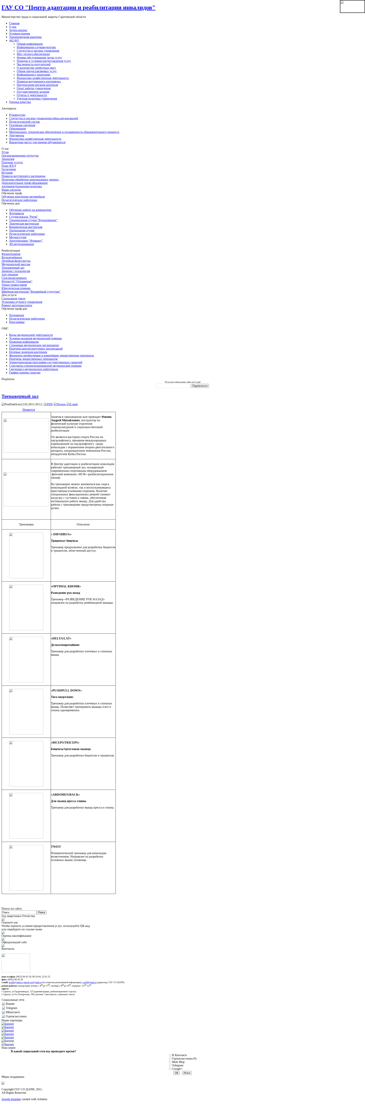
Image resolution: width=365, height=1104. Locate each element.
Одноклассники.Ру (184, 1058)
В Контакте (179, 1055)
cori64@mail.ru (90, 982)
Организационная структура (20, 155)
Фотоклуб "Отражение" (17, 281)
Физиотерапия (11, 254)
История (7, 172)
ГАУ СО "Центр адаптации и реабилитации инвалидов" (79, 7)
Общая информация (30, 43)
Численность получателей (34, 64)
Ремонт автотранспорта (17, 305)
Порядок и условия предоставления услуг (44, 61)
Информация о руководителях (36, 47)
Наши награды (11, 189)
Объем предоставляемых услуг (37, 71)
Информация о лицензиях (33, 74)
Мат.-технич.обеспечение (33, 54)
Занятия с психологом (16, 271)
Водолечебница (12, 257)
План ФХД (9, 165)
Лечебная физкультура (16, 260)
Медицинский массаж (16, 264)
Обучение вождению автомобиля (23, 196)
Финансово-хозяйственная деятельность (43, 78)
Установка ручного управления (22, 301)
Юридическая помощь (16, 288)
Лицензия (8, 159)
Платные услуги (12, 162)
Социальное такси (13, 298)
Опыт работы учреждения (34, 88)
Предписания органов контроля (37, 84)
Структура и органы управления (38, 50)
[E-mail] (72, 404)
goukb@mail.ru (16, 982)
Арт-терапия (10, 274)
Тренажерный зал (13, 267)
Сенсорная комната (14, 278)
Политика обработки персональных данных (30, 179)
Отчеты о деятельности (32, 95)
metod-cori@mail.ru (32, 982)
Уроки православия (14, 284)
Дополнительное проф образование (25, 183)
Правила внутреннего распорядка (39, 81)
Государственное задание (33, 91)
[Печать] (60, 404)
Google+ (177, 1068)
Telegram (177, 1065)
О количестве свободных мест (36, 67)
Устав (5, 152)
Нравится (28, 409)
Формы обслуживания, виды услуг (39, 57)
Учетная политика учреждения (37, 98)
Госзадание (9, 169)
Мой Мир (178, 1062)
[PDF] (48, 404)
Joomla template (11, 1099)
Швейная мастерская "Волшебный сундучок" (31, 291)
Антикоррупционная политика (22, 186)
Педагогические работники (19, 200)
